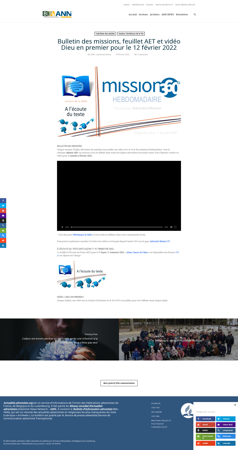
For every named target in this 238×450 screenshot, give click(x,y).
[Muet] (171, 227)
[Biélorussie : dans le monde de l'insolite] (178, 339)
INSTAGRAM (156, 412)
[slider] (117, 227)
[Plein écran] (175, 227)
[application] (119, 196)
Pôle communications (101, 54)
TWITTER (155, 407)
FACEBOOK (156, 403)
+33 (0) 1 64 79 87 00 (53, 444)
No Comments (141, 54)
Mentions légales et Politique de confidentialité (161, 423)
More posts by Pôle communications (119, 383)
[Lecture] (62, 227)
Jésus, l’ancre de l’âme (137, 252)
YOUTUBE (155, 416)
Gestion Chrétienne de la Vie (131, 33)
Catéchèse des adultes (105, 33)
